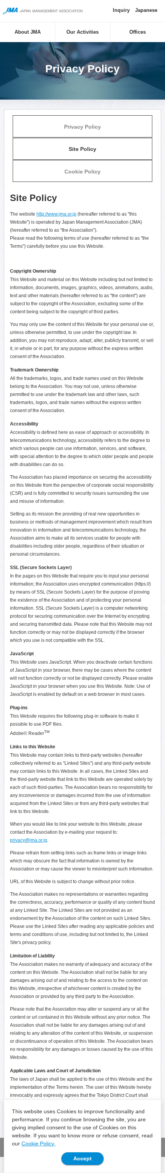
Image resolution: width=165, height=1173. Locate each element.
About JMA (28, 32)
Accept (82, 1158)
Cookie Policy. (38, 1143)
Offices (137, 32)
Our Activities (82, 32)
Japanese (146, 10)
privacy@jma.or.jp (28, 840)
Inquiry (121, 10)
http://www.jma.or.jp (56, 214)
